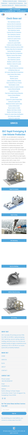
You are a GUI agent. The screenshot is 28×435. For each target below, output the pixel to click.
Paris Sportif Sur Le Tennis (14, 82)
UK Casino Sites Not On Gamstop (14, 72)
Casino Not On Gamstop (14, 51)
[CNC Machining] (14, 230)
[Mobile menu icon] (26, 14)
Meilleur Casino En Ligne (14, 61)
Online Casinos (14, 66)
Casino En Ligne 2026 (14, 101)
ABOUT (3, 367)
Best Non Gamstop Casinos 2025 (14, 47)
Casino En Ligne (14, 91)
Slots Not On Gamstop (14, 36)
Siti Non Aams (14, 97)
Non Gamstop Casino (14, 30)
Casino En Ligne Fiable (14, 43)
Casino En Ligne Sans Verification (14, 114)
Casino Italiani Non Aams (14, 80)
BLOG (3, 363)
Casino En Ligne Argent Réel (14, 99)
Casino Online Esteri (14, 106)
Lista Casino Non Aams (14, 74)
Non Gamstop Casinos (14, 22)
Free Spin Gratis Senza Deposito (14, 93)
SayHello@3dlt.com (9, 11)
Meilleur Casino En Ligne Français (14, 87)
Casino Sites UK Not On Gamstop (14, 68)
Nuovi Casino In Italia (14, 108)
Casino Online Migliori (14, 95)
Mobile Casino (14, 78)
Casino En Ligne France (14, 38)
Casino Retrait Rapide (14, 89)
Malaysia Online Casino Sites (14, 103)
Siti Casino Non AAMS (14, 116)
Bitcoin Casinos (14, 76)
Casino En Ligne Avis (14, 118)
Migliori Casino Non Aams (19, 6)
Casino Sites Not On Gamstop (14, 49)
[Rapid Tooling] (14, 205)
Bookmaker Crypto (14, 85)
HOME (3, 356)
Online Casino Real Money (14, 45)
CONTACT (4, 370)
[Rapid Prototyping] (14, 179)
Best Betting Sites (14, 40)
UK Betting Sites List (14, 70)
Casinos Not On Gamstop (16, 3)
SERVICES (4, 359)
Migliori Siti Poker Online (14, 110)
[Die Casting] (14, 308)
